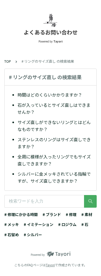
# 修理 (71, 214)
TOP (7, 61)
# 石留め (11, 234)
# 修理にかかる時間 (21, 214)
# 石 (84, 224)
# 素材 (86, 214)
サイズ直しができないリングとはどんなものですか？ (54, 125)
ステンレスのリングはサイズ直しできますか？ (54, 143)
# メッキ (11, 224)
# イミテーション (38, 224)
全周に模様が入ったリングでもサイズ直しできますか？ (54, 160)
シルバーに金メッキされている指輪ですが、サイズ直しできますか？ (54, 177)
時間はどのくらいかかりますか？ (50, 94)
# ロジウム (67, 224)
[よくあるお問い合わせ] (50, 20)
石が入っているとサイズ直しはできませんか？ (54, 108)
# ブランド (52, 214)
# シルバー (33, 234)
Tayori (50, 265)
